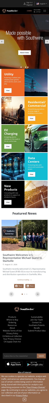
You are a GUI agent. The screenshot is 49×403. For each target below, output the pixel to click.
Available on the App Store (13, 364)
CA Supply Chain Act (12, 341)
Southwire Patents (37, 325)
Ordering (12, 322)
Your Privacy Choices (12, 339)
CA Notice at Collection (12, 336)
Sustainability (37, 317)
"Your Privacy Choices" (35, 387)
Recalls (37, 328)
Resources (12, 325)
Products (12, 317)
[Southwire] (10, 11)
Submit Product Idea (37, 330)
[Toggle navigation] (45, 11)
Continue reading (23, 280)
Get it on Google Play (35, 364)
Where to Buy (12, 319)
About (12, 328)
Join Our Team (37, 319)
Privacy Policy (22, 395)
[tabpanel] (24, 41)
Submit (41, 356)
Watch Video (24, 53)
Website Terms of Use (12, 330)
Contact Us (36, 322)
